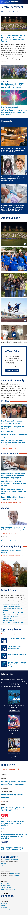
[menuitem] (14, 884)
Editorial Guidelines (5, 885)
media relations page (14, 873)
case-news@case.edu (5, 877)
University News (5, 33)
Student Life (5, 81)
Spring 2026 (14, 733)
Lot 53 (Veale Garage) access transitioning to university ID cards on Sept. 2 (13, 483)
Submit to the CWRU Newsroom (8, 889)
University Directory (5, 909)
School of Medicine (8, 620)
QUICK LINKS (5, 881)
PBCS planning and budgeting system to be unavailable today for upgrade (13, 491)
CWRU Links (4, 901)
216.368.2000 (4, 863)
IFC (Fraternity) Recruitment (17, 654)
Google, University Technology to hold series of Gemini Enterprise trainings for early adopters (13, 475)
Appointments (5, 539)
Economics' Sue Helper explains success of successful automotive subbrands (12, 796)
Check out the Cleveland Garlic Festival (12, 551)
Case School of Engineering (11, 604)
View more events (6, 634)
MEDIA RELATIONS (6, 871)
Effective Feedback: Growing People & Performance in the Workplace (17, 664)
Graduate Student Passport (16, 638)
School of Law (7, 618)
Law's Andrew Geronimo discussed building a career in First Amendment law (13, 809)
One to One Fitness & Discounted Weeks (14, 647)
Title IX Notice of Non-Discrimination (9, 867)
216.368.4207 (16, 875)
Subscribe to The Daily (6, 887)
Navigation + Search (9, 12)
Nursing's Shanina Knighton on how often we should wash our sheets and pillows (14, 836)
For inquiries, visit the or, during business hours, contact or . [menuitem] (11, 875)
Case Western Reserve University (11, 859)
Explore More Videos (12, 370)
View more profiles (6, 448)
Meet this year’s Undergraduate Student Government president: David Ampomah (12, 429)
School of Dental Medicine (11, 616)
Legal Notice (4, 865)
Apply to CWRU (4, 903)
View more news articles (8, 769)
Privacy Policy (10, 865)
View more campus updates (9, 502)
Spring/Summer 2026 (14, 710)
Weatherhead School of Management (14, 622)
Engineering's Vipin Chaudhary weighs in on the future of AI (12, 848)
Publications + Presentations (9, 541)
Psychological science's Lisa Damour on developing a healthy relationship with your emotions (14, 783)
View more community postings (10, 555)
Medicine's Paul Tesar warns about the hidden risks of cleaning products (13, 823)
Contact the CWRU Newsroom (7, 883)
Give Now (3, 905)
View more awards (6, 533)
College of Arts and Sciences (11, 606)
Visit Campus (4, 907)
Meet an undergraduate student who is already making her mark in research (13, 442)
